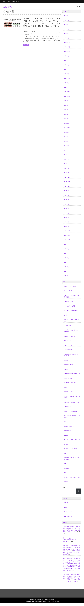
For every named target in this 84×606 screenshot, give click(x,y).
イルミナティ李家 (36, 33)
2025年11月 (67, 47)
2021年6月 (66, 204)
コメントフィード (68, 511)
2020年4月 (67, 267)
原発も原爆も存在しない (70, 382)
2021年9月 (66, 190)
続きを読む (26, 44)
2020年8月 (67, 249)
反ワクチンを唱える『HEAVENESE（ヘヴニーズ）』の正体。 (71, 539)
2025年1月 (66, 74)
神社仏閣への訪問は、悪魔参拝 (72, 439)
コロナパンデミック (44, 33)
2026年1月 (66, 38)
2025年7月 (66, 60)
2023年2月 (66, 118)
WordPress (34, 601)
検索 (64, 487)
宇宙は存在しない (68, 391)
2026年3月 (67, 29)
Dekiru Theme (42, 601)
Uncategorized (28, 33)
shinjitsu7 (26, 31)
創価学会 (66, 369)
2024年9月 (67, 83)
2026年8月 (67, 15)
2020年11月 (67, 235)
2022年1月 (66, 172)
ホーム (79, 6)
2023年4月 (67, 109)
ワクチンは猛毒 (53, 33)
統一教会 (66, 444)
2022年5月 (66, 154)
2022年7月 (66, 145)
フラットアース (68, 345)
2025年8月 (67, 56)
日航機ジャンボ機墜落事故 (71, 411)
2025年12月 (67, 42)
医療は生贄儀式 (68, 378)
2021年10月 (67, 186)
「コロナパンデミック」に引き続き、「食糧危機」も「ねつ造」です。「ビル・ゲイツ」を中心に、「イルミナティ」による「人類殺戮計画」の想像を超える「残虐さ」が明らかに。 (41, 23)
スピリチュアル (68, 340)
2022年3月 (66, 163)
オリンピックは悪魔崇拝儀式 (71, 310)
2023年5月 (67, 105)
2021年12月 (67, 177)
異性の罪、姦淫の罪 (69, 426)
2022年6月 (66, 150)
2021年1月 (66, 226)
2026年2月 (66, 33)
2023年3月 (67, 114)
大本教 (65, 387)
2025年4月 (67, 69)
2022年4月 (66, 159)
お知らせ (66, 315)
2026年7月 (66, 20)
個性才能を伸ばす (68, 364)
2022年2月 (66, 168)
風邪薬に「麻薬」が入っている (72, 477)
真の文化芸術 (67, 430)
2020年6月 (67, 258)
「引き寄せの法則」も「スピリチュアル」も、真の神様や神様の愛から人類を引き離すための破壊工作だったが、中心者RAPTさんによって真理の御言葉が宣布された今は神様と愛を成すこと (71, 565)
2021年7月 (66, 199)
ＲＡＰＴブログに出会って (71, 286)
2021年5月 (66, 208)
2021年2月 (66, 222)
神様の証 (66, 435)
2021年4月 (66, 213)
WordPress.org (68, 516)
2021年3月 (66, 217)
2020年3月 (67, 271)
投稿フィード (67, 507)
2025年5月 (67, 65)
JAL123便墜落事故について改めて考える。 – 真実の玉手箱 (71, 552)
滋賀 (65, 421)
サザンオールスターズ (69, 336)
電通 (65, 464)
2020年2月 (66, 276)
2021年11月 (67, 181)
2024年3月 (67, 87)
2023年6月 (67, 101)
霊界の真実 (66, 468)
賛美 (65, 453)
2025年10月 (67, 51)
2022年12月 (67, 123)
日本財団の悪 (67, 406)
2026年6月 (67, 24)
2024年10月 (67, 78)
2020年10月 (67, 240)
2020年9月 (67, 244)
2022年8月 (66, 141)
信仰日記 (66, 360)
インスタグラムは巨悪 (69, 306)
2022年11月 (67, 127)
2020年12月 (67, 231)
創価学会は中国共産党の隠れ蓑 (72, 373)
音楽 (65, 472)
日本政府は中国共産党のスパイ (72, 402)
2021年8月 (66, 195)
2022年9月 (66, 136)
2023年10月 (67, 96)
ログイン (66, 502)
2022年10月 (67, 132)
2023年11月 (67, 92)
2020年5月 (67, 262)
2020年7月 (66, 253)
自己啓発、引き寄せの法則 (71, 448)
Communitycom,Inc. (53, 601)
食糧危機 (27, 34)
